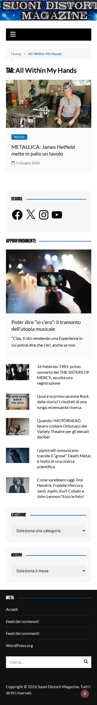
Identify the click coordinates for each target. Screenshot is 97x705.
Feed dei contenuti (22, 621)
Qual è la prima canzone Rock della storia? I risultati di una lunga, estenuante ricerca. (63, 401)
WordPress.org (19, 645)
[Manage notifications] (85, 693)
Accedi (12, 609)
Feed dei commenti (22, 633)
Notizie (19, 137)
